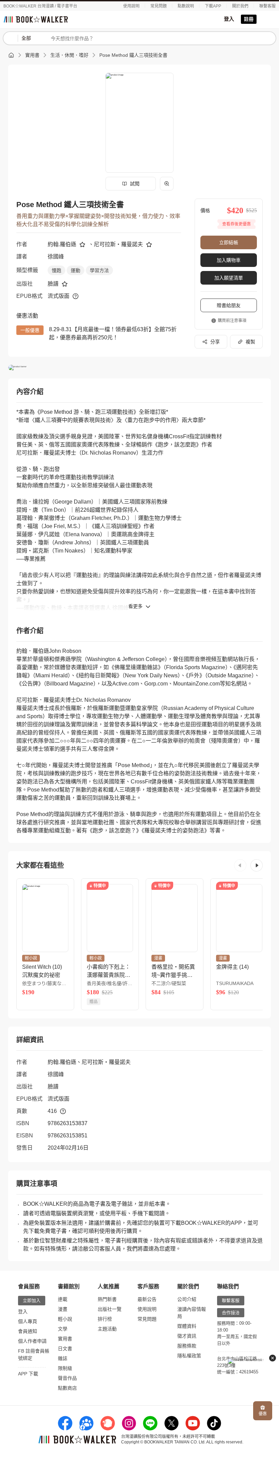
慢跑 (56, 270)
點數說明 (186, 6)
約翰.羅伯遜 (62, 244)
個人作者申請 (32, 1341)
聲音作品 (67, 1378)
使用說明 (131, 6)
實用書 (32, 55)
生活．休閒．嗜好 (69, 55)
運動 (75, 270)
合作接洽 (231, 1312)
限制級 (65, 1368)
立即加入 (31, 1300)
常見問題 (158, 6)
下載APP (213, 6)
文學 (62, 1329)
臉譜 (53, 284)
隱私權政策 (189, 1355)
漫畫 (62, 1309)
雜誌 (62, 1358)
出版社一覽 (109, 1309)
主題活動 (107, 1329)
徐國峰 (56, 256)
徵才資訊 (186, 1336)
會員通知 (27, 1331)
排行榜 (105, 1319)
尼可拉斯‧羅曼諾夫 (118, 244)
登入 (229, 19)
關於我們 (240, 6)
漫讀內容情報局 (191, 1312)
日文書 (65, 1348)
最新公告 (147, 1299)
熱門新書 (107, 1299)
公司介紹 (186, 1299)
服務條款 (186, 1346)
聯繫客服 (267, 6)
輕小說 (65, 1319)
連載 (62, 1299)
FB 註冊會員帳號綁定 (33, 1354)
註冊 (248, 19)
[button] (240, 865)
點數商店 (67, 1388)
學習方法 (99, 270)
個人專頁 (27, 1321)
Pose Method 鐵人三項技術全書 (133, 55)
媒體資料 (186, 1326)
